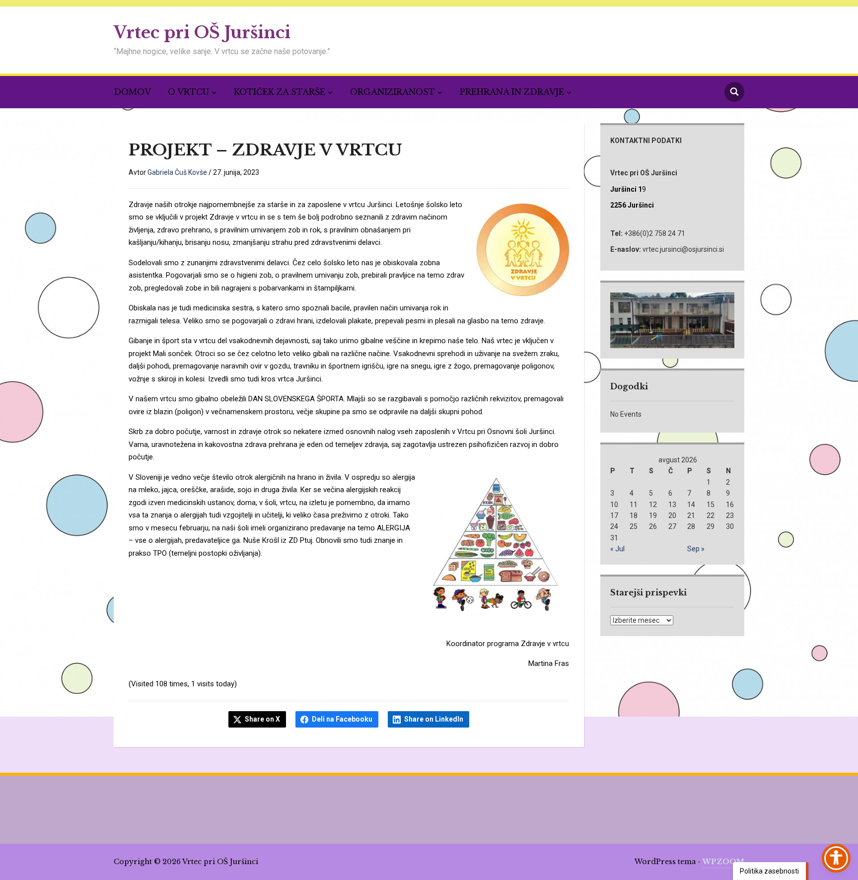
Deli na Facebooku (342, 719)
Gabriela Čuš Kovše (177, 172)
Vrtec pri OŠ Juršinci (202, 32)
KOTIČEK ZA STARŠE (279, 92)
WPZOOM (723, 861)
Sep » (696, 549)
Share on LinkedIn (433, 719)
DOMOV (132, 92)
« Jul (617, 549)
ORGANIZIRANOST (392, 92)
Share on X (262, 719)
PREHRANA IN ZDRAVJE (512, 92)
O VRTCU (188, 92)
